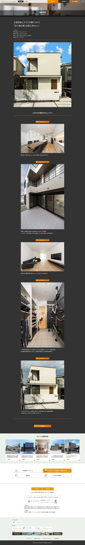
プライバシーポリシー (47, 538)
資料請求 (64, 1)
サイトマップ (29, 538)
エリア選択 (25, 1)
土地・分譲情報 (75, 1)
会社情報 (57, 538)
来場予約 (53, 1)
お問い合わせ (37, 538)
